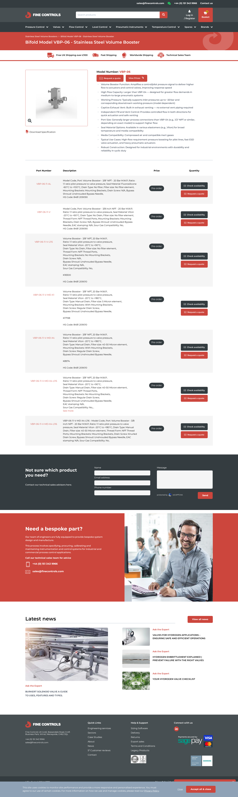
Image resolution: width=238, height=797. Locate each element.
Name (97, 467)
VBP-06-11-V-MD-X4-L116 (43, 424)
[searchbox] (118, 15)
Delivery (135, 732)
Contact (92, 755)
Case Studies (95, 737)
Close (180, 789)
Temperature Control (164, 27)
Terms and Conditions (143, 746)
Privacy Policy (151, 791)
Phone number (102, 487)
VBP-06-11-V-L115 (44, 242)
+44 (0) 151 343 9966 (185, 3)
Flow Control (76, 27)
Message (162, 467)
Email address (102, 477)
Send (205, 495)
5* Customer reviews (99, 750)
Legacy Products (140, 750)
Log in (189, 15)
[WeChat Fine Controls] (169, 4)
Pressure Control (35, 27)
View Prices (135, 78)
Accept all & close (201, 789)
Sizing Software (139, 728)
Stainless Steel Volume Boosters (41, 36)
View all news (200, 619)
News (91, 746)
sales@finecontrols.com (150, 3)
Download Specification (42, 132)
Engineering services (99, 728)
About (91, 741)
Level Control (100, 27)
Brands (205, 27)
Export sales (137, 741)
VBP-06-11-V (43, 212)
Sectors (92, 732)
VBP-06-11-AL (43, 184)
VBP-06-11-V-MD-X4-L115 (44, 381)
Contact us (206, 3)
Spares (189, 27)
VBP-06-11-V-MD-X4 (44, 338)
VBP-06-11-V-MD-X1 (43, 295)
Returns (135, 737)
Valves (57, 27)
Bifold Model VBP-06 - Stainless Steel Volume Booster (87, 36)
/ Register (189, 18)
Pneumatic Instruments (130, 27)
